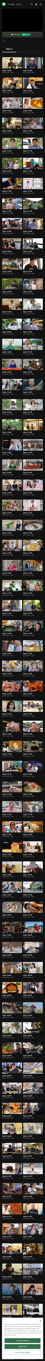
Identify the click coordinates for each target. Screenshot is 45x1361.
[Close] (40, 1320)
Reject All (22, 1346)
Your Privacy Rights (22, 1352)
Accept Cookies (22, 1341)
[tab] (9, 49)
